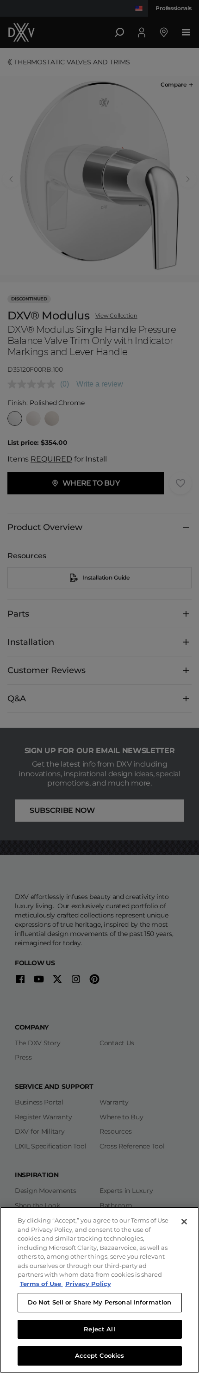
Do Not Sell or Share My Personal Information (100, 1302)
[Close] (184, 1221)
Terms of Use (41, 1283)
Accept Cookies (99, 1355)
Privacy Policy (88, 1283)
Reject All (99, 1329)
